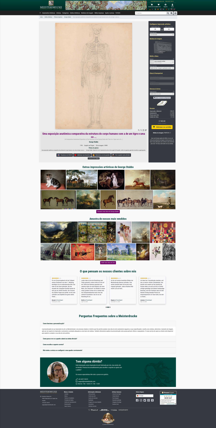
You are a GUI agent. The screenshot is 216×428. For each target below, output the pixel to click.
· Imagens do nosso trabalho (94, 402)
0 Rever (97, 158)
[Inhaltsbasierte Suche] (171, 13)
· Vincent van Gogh (116, 394)
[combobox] (162, 34)
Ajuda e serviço (109, 13)
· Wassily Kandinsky (116, 400)
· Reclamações (67, 404)
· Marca (66, 396)
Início (41, 17)
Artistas (58, 13)
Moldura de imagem (87, 13)
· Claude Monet (115, 396)
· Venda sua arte (92, 396)
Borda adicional (153, 32)
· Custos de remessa (92, 398)
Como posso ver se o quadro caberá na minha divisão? (60, 339)
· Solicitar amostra (92, 406)
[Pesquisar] (168, 13)
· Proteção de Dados (68, 400)
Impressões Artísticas (48, 13)
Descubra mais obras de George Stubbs (108, 211)
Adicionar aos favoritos (83, 155)
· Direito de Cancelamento (70, 402)
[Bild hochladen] (175, 13)
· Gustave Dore (115, 404)
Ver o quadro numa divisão (122, 155)
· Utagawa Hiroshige (116, 402)
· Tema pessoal (91, 394)
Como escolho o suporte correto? (53, 344)
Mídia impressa (99, 13)
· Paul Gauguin (115, 398)
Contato (118, 13)
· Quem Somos (67, 406)
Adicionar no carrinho (163, 127)
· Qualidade (90, 400)
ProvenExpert (60, 300)
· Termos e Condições (69, 398)
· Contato (66, 394)
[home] (40, 13)
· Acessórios (91, 404)
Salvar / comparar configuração (162, 97)
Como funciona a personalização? (53, 323)
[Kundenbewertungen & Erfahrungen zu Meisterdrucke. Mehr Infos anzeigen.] (168, 398)
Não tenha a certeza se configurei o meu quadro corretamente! (62, 350)
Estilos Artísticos (75, 13)
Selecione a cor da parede (102, 155)
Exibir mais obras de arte (108, 262)
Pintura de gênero (58, 17)
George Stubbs (67, 17)
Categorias (65, 13)
